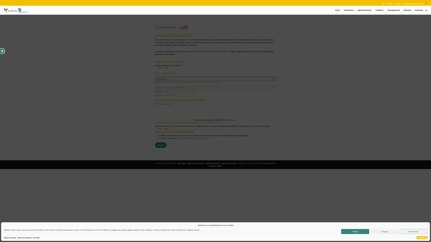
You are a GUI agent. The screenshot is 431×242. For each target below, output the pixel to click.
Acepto (355, 232)
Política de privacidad (24, 237)
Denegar (384, 232)
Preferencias (413, 232)
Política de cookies (9, 237)
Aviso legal (36, 237)
